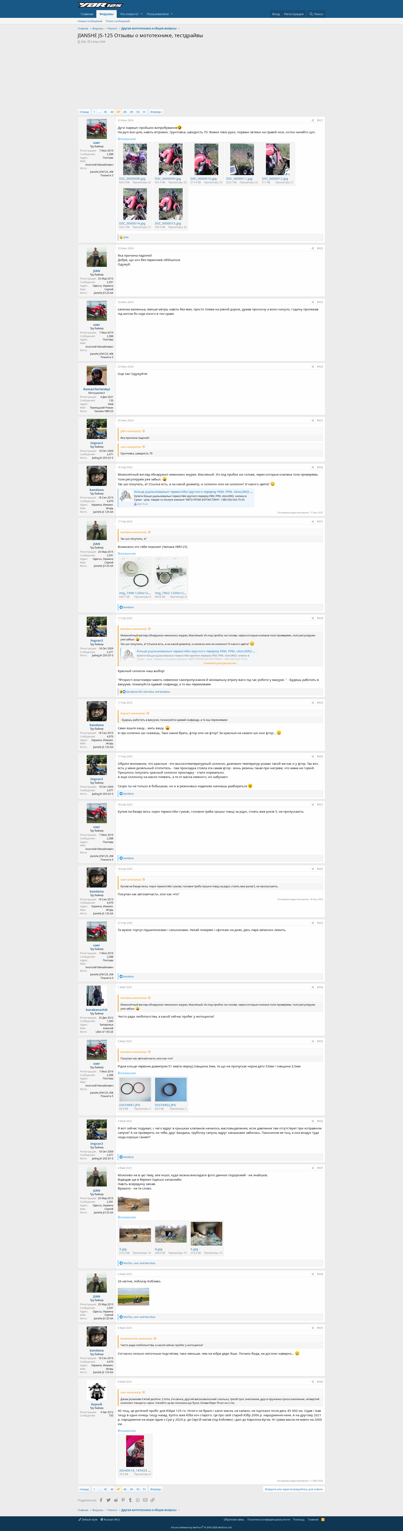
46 (111, 112)
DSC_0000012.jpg (275, 178)
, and (148, 692)
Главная (87, 14)
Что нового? (129, 14)
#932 (320, 869)
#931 (320, 804)
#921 (320, 120)
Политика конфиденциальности (268, 1519)
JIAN (96, 271)
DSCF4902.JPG (165, 1105)
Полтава (108, 158)
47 (118, 112)
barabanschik (96, 1009)
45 (105, 112)
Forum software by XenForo (201, 1527)
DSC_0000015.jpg (168, 223)
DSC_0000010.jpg (204, 178)
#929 (320, 702)
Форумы (106, 14)
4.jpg (158, 1249)
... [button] (99, 112)
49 (131, 112)
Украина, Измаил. (102, 504)
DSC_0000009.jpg (168, 178)
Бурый (96, 1404)
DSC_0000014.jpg (132, 223)
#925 (320, 420)
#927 (320, 521)
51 (144, 112)
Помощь (299, 1519)
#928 (320, 618)
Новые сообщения (90, 21)
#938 (320, 1274)
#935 (320, 1041)
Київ (110, 404)
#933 (320, 923)
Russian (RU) (111, 1519)
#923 (320, 302)
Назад (85, 112)
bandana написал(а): (133, 532)
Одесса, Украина (103, 285)
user (96, 142)
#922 (320, 248)
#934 (320, 987)
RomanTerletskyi (96, 389)
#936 (320, 1121)
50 (137, 112)
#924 (320, 366)
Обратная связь (234, 1519)
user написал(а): (130, 447)
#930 (320, 756)
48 (124, 112)
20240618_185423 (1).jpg (138, 1470)
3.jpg (123, 1249)
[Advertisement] (201, 75)
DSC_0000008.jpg (132, 178)
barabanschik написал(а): (136, 1338)
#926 (320, 467)
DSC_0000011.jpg (239, 178)
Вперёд (155, 112)
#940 (320, 1381)
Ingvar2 (96, 443)
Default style (89, 1519)
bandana (97, 490)
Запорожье (106, 1024)
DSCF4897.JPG (129, 1105)
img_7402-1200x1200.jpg (174, 593)
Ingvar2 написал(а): (132, 713)
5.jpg (194, 1249)
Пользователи (158, 14)
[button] (142, 14)
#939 (320, 1328)
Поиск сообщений (118, 21)
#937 (320, 1168)
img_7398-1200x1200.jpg (138, 593)
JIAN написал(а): (130, 431)
